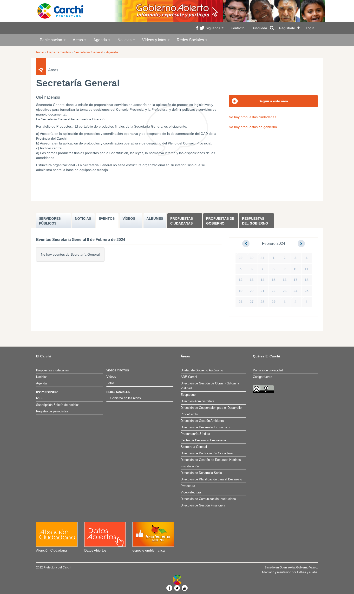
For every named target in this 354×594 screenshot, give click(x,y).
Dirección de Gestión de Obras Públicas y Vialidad (210, 386)
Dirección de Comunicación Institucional (208, 499)
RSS (39, 398)
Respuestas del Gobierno (255, 221)
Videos (111, 376)
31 (262, 258)
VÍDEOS (129, 218)
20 (252, 291)
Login (310, 28)
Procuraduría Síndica (195, 434)
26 (241, 302)
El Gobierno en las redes (123, 398)
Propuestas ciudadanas (181, 221)
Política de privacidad (268, 370)
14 (262, 280)
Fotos (110, 383)
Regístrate (287, 28)
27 (252, 302)
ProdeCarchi (189, 414)
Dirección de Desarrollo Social (202, 473)
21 (262, 291)
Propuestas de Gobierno (220, 221)
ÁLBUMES (154, 218)
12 (241, 280)
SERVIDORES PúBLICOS (50, 221)
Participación (51, 40)
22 (273, 291)
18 (306, 280)
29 (241, 258)
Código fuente (262, 377)
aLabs (313, 572)
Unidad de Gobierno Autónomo (202, 370)
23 (285, 291)
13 (252, 280)
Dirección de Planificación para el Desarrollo (211, 479)
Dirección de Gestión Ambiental (202, 421)
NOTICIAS (83, 218)
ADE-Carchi (189, 377)
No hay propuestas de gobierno (253, 127)
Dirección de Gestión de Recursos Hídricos (211, 460)
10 (295, 269)
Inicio (40, 52)
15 (273, 280)
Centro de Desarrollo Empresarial (204, 440)
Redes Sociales (191, 40)
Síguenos (213, 28)
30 (252, 258)
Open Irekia (287, 567)
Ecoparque (188, 394)
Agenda (100, 40)
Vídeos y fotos (154, 40)
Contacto (237, 28)
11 (306, 269)
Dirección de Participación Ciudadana (207, 453)
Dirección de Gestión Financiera (203, 505)
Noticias (125, 40)
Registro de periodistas (52, 411)
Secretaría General (88, 52)
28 (262, 302)
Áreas (78, 40)
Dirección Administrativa (197, 401)
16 (285, 280)
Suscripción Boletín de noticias (57, 405)
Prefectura (188, 486)
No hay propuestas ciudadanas (252, 117)
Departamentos (59, 52)
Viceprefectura (191, 492)
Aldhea (301, 572)
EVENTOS (107, 218)
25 (306, 291)
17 (295, 280)
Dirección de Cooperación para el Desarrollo (211, 408)
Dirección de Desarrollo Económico (205, 427)
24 (295, 291)
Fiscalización (190, 466)
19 (241, 291)
